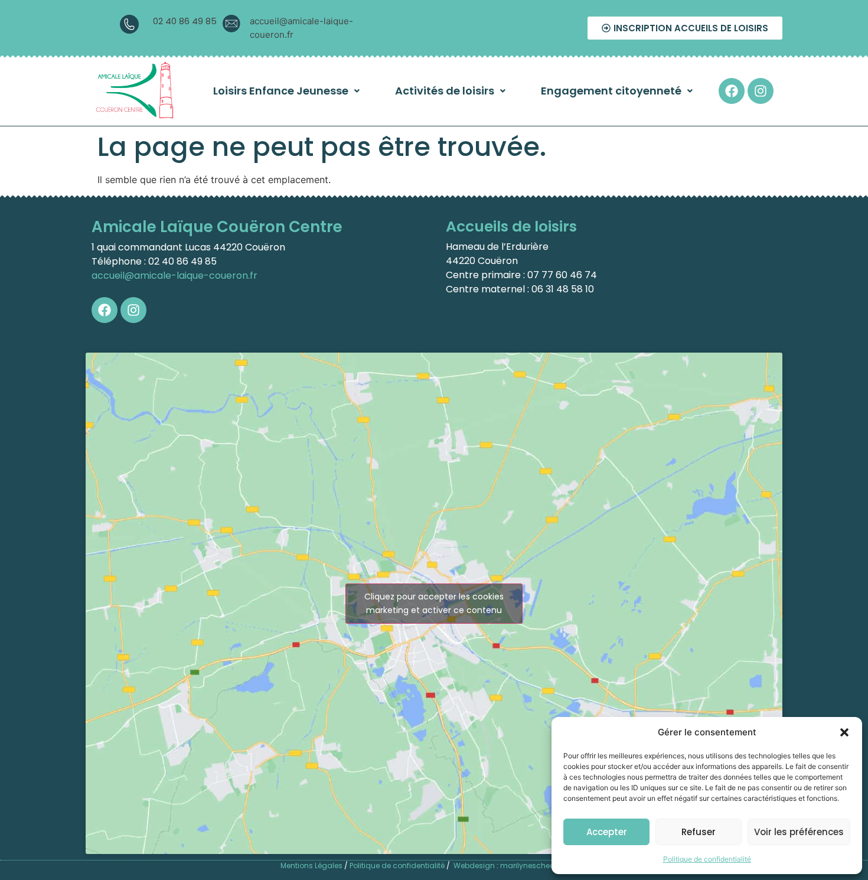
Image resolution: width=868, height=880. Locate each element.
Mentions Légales (311, 866)
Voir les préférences (799, 832)
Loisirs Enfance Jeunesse (280, 90)
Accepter (606, 832)
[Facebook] (732, 91)
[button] (844, 732)
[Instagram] (761, 91)
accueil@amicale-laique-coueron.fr (174, 275)
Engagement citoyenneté (611, 90)
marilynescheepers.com (544, 866)
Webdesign (474, 866)
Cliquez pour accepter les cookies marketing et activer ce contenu (434, 603)
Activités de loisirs (444, 90)
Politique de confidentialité (707, 859)
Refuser (698, 832)
